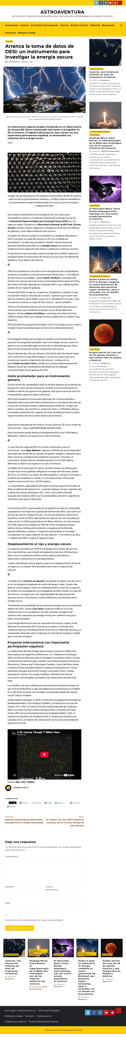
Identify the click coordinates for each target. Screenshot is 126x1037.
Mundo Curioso (79, 25)
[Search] (121, 25)
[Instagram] (105, 3)
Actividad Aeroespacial (44, 25)
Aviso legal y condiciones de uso (20, 1010)
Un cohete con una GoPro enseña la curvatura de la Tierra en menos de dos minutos (65, 821)
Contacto (29, 1016)
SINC (10, 142)
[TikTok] (120, 3)
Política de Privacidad (48, 1010)
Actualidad (11, 25)
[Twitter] (96, 3)
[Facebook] (101, 3)
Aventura (10, 33)
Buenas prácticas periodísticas (43, 1021)
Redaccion (27, 61)
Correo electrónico (52, 890)
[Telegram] (115, 3)
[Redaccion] (8, 788)
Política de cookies (14, 1016)
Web (7, 903)
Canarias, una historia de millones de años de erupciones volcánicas (104, 74)
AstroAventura (62, 12)
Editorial (95, 25)
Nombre (10, 887)
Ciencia (64, 25)
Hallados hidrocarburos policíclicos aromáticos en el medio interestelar (24, 820)
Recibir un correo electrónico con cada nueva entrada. (34, 920)
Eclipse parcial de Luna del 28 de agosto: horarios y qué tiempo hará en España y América (105, 356)
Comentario (12, 856)
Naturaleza (108, 25)
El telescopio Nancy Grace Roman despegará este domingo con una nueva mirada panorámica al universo (104, 214)
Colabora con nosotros (15, 1021)
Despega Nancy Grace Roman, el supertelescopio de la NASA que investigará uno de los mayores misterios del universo (105, 143)
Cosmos (24, 25)
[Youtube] (110, 3)
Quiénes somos (44, 1016)
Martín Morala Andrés (111, 151)
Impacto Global (26, 33)
